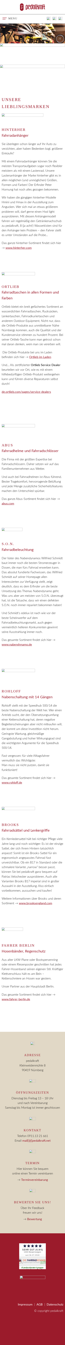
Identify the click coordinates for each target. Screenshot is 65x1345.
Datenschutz (55, 1304)
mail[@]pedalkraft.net (36, 1140)
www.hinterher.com (19, 248)
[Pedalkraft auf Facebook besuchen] (54, 19)
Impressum (25, 1304)
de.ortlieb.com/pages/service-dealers (26, 392)
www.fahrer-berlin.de (16, 999)
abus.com (8, 503)
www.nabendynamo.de (17, 644)
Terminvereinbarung (34, 1179)
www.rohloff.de (12, 782)
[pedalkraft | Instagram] (60, 19)
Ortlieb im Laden (40, 357)
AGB (39, 1304)
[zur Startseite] (32, 6)
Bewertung (34, 1219)
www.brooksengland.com (35, 903)
